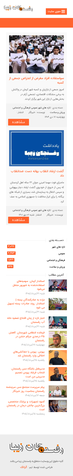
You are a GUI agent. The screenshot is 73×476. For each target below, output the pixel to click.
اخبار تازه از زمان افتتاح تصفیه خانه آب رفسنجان (26, 320)
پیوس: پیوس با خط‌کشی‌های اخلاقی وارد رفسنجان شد (29, 354)
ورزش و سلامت (57, 112)
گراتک (23, 467)
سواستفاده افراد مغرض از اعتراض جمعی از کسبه (36, 81)
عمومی (34, 108)
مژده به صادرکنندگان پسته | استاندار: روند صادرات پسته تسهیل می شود (26, 304)
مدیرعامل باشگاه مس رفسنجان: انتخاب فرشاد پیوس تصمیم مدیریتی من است (28, 373)
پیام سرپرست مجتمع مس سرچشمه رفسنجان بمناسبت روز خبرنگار (25, 389)
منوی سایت (54, 11)
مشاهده (18, 122)
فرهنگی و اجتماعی (21, 108)
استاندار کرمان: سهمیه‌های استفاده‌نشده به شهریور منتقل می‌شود (29, 285)
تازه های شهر (44, 108)
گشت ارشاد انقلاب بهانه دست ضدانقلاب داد (37, 174)
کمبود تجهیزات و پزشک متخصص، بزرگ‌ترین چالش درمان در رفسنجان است (26, 406)
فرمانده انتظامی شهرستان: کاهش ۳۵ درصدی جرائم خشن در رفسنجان (27, 337)
